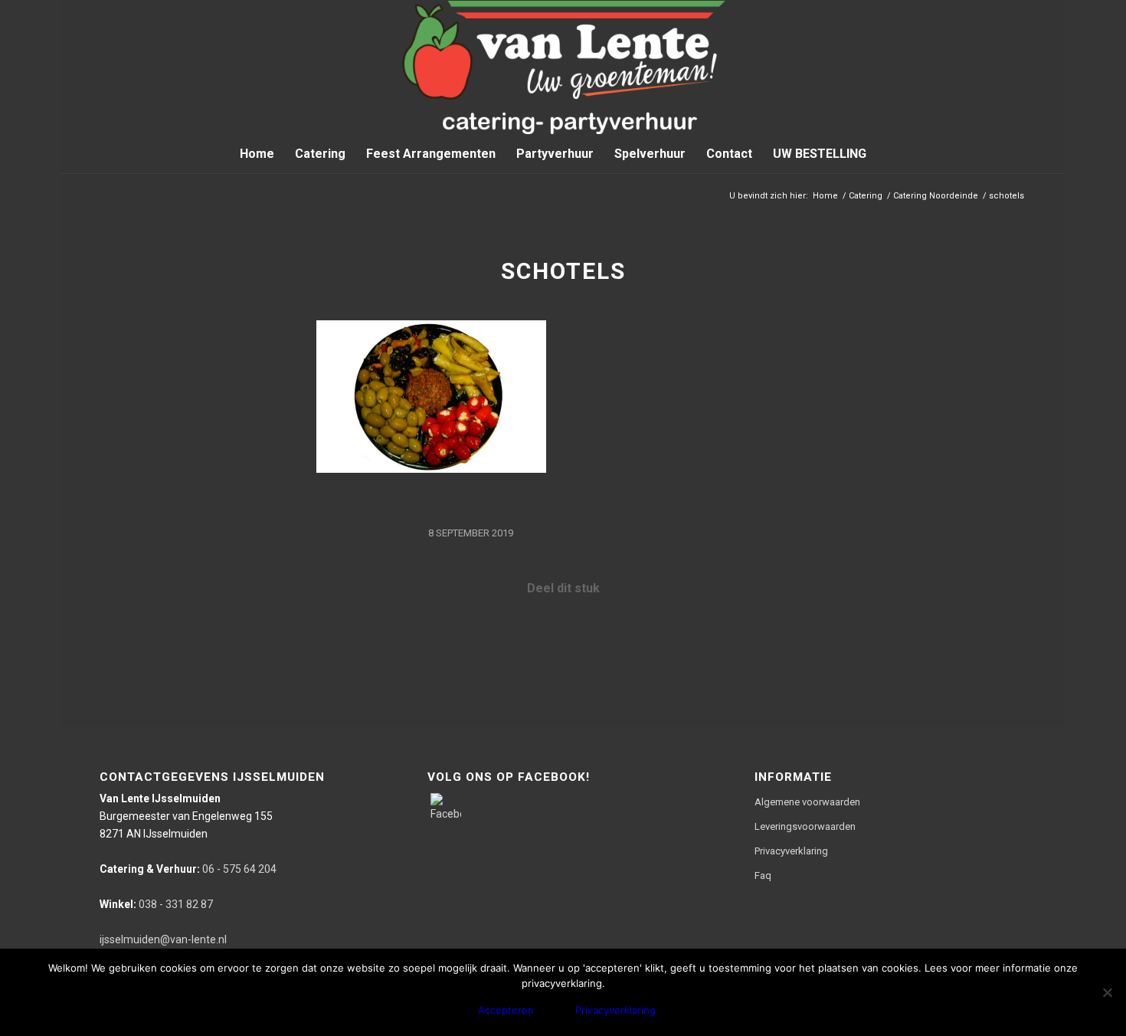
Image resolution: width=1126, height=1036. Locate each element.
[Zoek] (886, 154)
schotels (563, 270)
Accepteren (506, 1010)
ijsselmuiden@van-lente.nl (163, 939)
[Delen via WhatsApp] (563, 632)
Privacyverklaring (791, 851)
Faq (762, 875)
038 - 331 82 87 (156, 904)
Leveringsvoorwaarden (805, 826)
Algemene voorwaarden (807, 802)
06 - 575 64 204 (188, 869)
